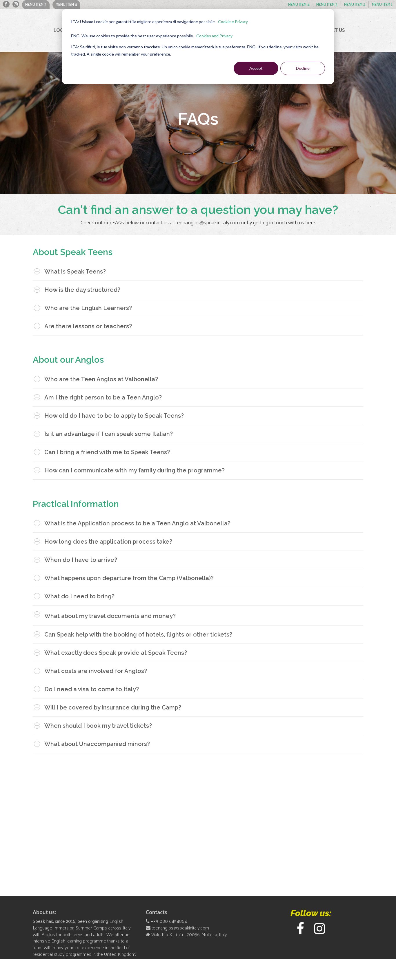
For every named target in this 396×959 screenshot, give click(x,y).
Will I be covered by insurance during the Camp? (112, 707)
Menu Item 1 (6, 4)
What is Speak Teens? (75, 271)
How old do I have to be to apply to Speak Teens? (114, 415)
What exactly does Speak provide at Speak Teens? (115, 653)
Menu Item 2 (15, 4)
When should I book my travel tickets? (98, 726)
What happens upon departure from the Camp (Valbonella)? (129, 578)
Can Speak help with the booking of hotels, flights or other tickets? (138, 634)
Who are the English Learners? (88, 308)
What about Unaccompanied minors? (97, 744)
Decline (303, 68)
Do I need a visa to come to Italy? (91, 689)
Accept (256, 68)
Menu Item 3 (35, 4)
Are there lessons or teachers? (88, 326)
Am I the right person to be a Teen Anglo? (103, 397)
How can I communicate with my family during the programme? (134, 470)
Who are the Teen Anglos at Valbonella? (101, 379)
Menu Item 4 (66, 4)
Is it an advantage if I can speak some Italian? (108, 434)
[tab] (198, 271)
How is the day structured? (82, 290)
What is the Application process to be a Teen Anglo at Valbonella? (137, 523)
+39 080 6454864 (169, 921)
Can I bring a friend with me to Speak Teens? (107, 452)
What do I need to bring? (79, 596)
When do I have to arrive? (80, 560)
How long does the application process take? (108, 541)
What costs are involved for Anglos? (95, 671)
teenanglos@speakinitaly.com (179, 927)
